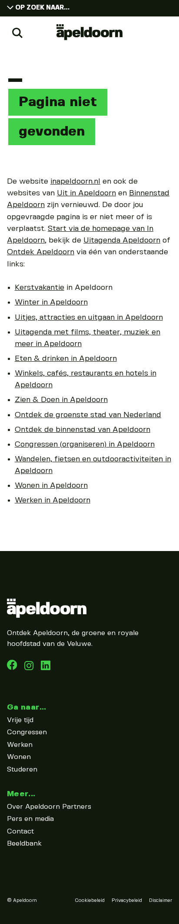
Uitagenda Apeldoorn (121, 240)
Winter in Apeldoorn (51, 302)
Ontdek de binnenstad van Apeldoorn (82, 430)
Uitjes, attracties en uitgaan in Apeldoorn (89, 317)
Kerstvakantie (39, 288)
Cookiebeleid (90, 900)
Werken (20, 745)
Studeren (22, 769)
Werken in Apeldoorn (52, 500)
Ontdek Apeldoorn (40, 252)
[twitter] (45, 668)
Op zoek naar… (42, 8)
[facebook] (13, 668)
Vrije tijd (20, 720)
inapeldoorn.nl (75, 181)
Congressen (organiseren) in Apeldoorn (85, 444)
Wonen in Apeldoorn (51, 486)
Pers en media (30, 819)
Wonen (19, 757)
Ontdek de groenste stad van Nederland (88, 415)
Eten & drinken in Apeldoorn (66, 359)
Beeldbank (24, 843)
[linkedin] (30, 668)
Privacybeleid (127, 900)
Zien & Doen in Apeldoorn (61, 400)
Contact (20, 831)
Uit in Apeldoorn (86, 193)
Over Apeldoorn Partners (49, 807)
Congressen (27, 732)
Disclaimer (160, 900)
